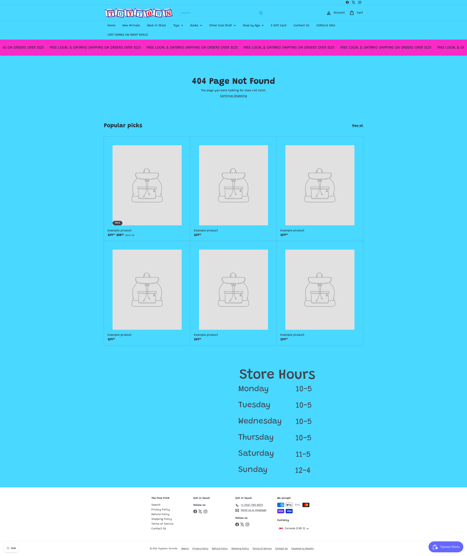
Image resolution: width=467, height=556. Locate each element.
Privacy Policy (160, 509)
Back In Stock (156, 25)
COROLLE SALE (326, 25)
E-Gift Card (278, 25)
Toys (176, 25)
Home (111, 25)
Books (194, 25)
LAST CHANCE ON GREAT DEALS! (128, 34)
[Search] (261, 13)
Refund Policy (160, 514)
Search (155, 505)
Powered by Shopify (302, 548)
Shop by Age (252, 25)
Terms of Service (162, 524)
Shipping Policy (161, 519)
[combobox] (222, 13)
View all (357, 125)
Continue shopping (233, 96)
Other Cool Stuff (221, 25)
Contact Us (301, 25)
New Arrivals (131, 25)
